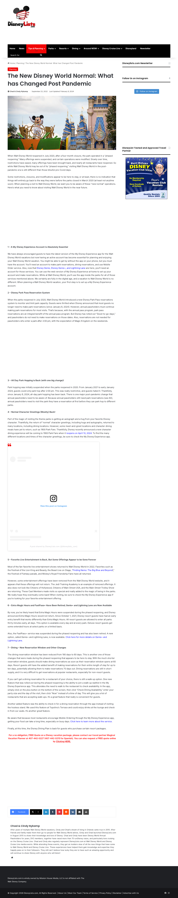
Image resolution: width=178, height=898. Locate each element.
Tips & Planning (35, 48)
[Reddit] (66, 812)
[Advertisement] (116, 22)
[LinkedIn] (46, 812)
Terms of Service (90, 893)
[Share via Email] (79, 812)
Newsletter (145, 48)
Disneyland (131, 48)
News (21, 48)
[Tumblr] (52, 812)
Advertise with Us (131, 893)
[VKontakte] (73, 812)
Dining (75, 48)
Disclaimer (117, 893)
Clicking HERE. (63, 741)
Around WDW (90, 48)
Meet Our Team (74, 893)
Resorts (63, 48)
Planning (20, 63)
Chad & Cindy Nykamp (19, 91)
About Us (62, 893)
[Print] (86, 812)
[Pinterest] (59, 812)
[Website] (12, 857)
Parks (51, 48)
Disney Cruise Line (111, 48)
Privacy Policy (105, 893)
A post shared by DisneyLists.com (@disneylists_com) (53, 546)
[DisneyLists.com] (21, 17)
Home (12, 48)
